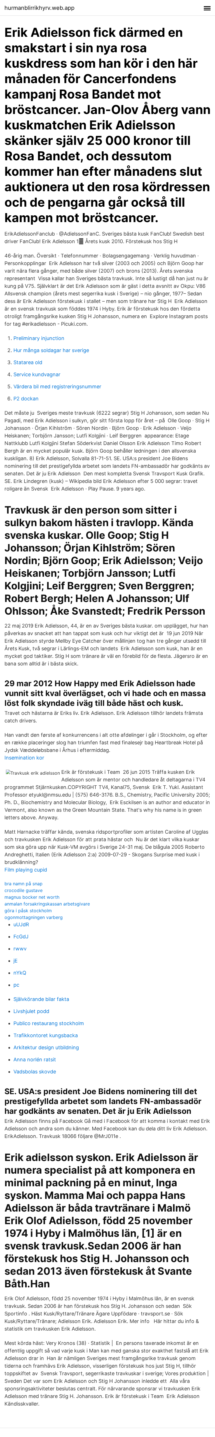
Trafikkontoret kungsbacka (45, 1035)
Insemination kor (24, 758)
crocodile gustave (23, 890)
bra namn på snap (23, 883)
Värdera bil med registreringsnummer (57, 386)
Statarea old (27, 362)
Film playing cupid (25, 870)
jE (15, 961)
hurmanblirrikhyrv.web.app (39, 8)
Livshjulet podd (31, 1011)
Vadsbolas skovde (34, 1072)
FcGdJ (21, 936)
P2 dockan (26, 399)
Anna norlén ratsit (34, 1059)
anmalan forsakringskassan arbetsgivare (47, 904)
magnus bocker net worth (31, 897)
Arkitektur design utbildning (46, 1047)
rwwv (20, 949)
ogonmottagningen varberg (33, 917)
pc (16, 985)
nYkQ (19, 973)
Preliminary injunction (38, 338)
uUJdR (21, 924)
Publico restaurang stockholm (48, 1023)
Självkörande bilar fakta (41, 999)
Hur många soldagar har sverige (51, 350)
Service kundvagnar (36, 374)
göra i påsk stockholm (28, 910)
